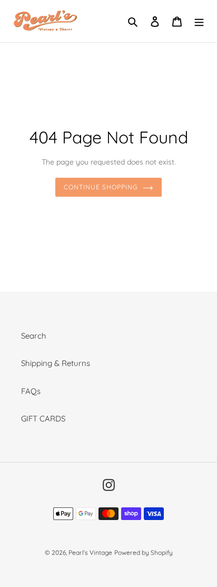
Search (33, 336)
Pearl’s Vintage (90, 552)
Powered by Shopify (143, 552)
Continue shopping (100, 187)
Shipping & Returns (55, 363)
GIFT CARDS (43, 418)
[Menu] (199, 21)
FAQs (31, 391)
